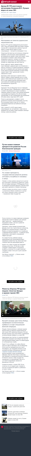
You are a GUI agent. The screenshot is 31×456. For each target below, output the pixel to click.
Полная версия (15, 431)
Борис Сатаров (12, 12)
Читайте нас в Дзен (15, 138)
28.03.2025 (3, 12)
